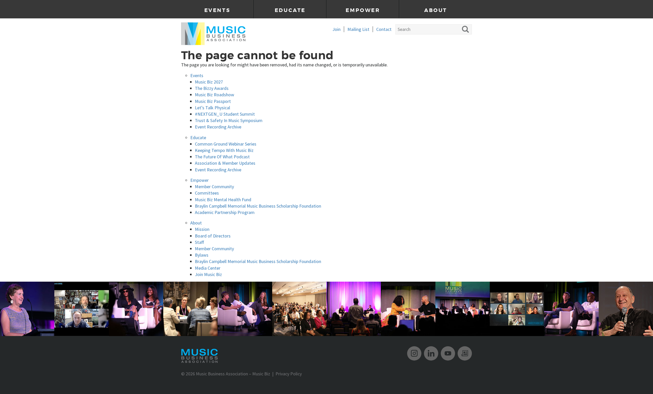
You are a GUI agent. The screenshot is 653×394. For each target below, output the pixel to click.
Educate (290, 10)
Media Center (207, 268)
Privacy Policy (288, 374)
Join (336, 29)
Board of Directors (213, 236)
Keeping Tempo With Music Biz (224, 150)
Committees (207, 193)
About (435, 10)
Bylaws (201, 255)
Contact (384, 29)
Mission (202, 229)
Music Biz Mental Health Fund (223, 199)
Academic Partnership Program (225, 212)
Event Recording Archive (218, 127)
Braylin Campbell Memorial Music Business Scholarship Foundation (258, 206)
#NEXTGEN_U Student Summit (225, 114)
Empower (363, 10)
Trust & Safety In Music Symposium (228, 120)
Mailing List (358, 29)
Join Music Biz (208, 274)
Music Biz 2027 (209, 82)
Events (217, 10)
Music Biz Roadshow (214, 95)
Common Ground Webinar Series (225, 144)
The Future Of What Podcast (222, 157)
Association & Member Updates (225, 163)
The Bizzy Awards (212, 88)
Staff (199, 242)
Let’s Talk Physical (212, 108)
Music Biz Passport (213, 101)
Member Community (214, 186)
